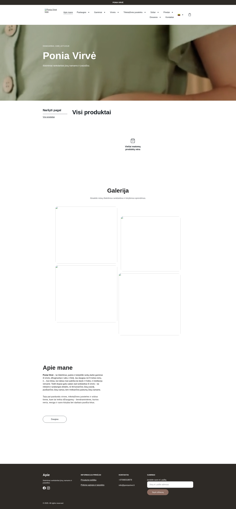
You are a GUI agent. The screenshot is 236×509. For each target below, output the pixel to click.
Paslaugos (81, 12)
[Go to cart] (189, 15)
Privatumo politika (88, 480)
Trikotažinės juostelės (133, 12)
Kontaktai (170, 17)
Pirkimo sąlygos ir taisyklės (92, 485)
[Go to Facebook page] (44, 488)
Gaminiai (98, 12)
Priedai (166, 12)
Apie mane (68, 12)
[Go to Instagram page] (48, 488)
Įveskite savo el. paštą (156, 480)
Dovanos (154, 17)
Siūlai (152, 12)
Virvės (113, 12)
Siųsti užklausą (158, 492)
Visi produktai (49, 117)
